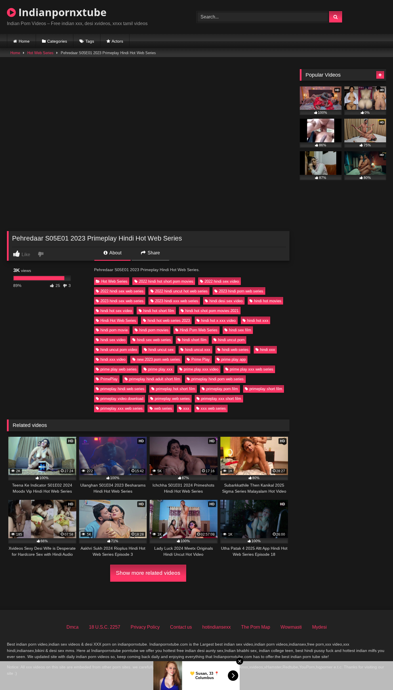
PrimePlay (109, 379)
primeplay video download (121, 398)
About (114, 252)
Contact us (181, 627)
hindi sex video (112, 340)
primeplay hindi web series (122, 389)
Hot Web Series (40, 53)
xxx (186, 408)
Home (24, 41)
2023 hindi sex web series (122, 301)
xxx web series (213, 408)
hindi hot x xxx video (218, 320)
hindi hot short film (158, 311)
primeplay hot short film (175, 389)
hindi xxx (267, 349)
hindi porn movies (154, 330)
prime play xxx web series (251, 369)
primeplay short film (265, 389)
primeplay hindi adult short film (154, 379)
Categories (57, 41)
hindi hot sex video (116, 311)
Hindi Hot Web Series (118, 320)
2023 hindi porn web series (241, 291)
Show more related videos (148, 573)
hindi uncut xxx (197, 349)
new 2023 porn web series (158, 359)
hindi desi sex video (226, 301)
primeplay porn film (222, 389)
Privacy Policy (145, 627)
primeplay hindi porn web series (217, 379)
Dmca (72, 627)
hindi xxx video (112, 359)
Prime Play (200, 359)
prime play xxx (160, 369)
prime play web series (118, 369)
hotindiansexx (216, 627)
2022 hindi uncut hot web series (181, 291)
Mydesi (319, 627)
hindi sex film (240, 330)
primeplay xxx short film (221, 398)
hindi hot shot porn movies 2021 (212, 311)
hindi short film (194, 340)
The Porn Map (255, 627)
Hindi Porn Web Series (199, 330)
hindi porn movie (114, 330)
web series (163, 408)
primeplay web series (172, 398)
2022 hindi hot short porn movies (166, 281)
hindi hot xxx (257, 320)
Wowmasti (291, 627)
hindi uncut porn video (118, 349)
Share (153, 252)
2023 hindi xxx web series (176, 301)
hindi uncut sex (161, 349)
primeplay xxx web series (121, 408)
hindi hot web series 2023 (169, 320)
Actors (117, 41)
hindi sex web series (154, 340)
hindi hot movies (267, 301)
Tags (89, 41)
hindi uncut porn (231, 340)
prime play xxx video (201, 369)
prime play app (233, 359)
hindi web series (235, 349)
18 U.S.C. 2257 (104, 627)
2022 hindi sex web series (122, 291)
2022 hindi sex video (222, 281)
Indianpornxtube (61, 12)
